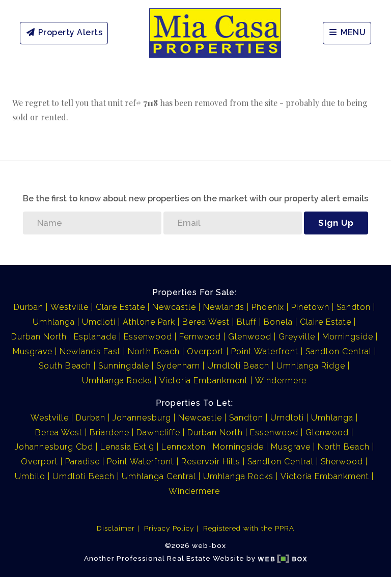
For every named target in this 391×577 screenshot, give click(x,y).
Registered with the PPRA (248, 528)
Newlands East (90, 351)
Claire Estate (325, 322)
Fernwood (200, 337)
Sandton (354, 307)
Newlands (223, 307)
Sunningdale (123, 366)
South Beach (65, 366)
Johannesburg (142, 418)
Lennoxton (183, 447)
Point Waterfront (264, 351)
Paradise (82, 461)
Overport (205, 351)
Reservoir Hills (210, 461)
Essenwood (148, 337)
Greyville (296, 337)
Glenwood (249, 337)
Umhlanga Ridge (310, 366)
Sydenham (178, 366)
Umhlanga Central (159, 476)
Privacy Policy (169, 528)
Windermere (280, 380)
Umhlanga (54, 322)
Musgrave (32, 351)
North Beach (154, 351)
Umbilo (30, 476)
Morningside (347, 337)
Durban (28, 307)
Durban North (39, 337)
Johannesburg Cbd (54, 447)
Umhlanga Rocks (117, 380)
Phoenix (268, 307)
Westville (69, 307)
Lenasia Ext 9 (127, 447)
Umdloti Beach (238, 366)
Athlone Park (149, 322)
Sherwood (342, 461)
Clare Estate (120, 307)
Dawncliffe (158, 432)
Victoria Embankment (203, 380)
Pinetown (310, 307)
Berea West (206, 322)
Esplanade (95, 337)
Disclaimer (116, 528)
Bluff (247, 322)
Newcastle (174, 307)
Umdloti (99, 322)
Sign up (336, 223)
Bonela (278, 322)
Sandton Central (338, 351)
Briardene (109, 432)
